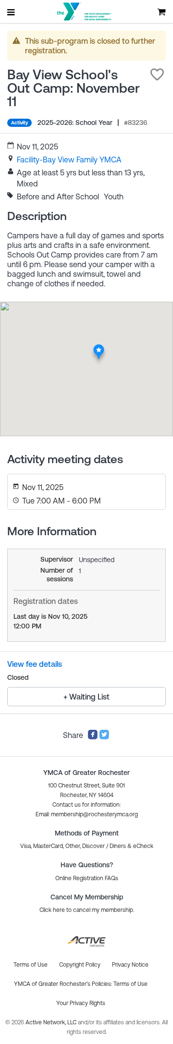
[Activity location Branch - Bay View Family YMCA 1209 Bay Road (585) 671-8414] (99, 347)
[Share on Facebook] (93, 737)
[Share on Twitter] (104, 737)
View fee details (34, 664)
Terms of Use (130, 984)
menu (11, 12)
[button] (157, 74)
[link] (69, 159)
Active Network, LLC (51, 1022)
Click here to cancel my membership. (86, 910)
